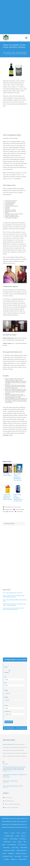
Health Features (7, 841)
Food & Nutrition (14, 838)
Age (5, 677)
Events (18, 833)
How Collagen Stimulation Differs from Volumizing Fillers (15, 600)
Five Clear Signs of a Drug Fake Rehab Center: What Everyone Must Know (14, 596)
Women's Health (22, 859)
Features (17, 836)
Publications (11, 853)
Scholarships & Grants (7, 856)
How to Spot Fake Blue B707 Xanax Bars (12, 592)
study (11, 299)
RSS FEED (5, 764)
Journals (20, 841)
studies (22, 305)
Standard (7, 672)
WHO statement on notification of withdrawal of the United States (15, 775)
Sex (5, 682)
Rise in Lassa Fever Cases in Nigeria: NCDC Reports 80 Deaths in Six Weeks (13, 608)
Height (6, 690)
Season (6, 705)
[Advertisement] (15, 16)
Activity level (8, 711)
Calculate (8, 722)
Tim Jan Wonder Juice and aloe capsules (13, 507)
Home (4, 52)
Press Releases (6, 847)
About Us (6, 833)
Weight (6, 697)
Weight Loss (14, 859)
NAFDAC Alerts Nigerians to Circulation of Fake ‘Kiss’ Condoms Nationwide (14, 604)
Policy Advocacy (22, 844)
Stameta (11, 435)
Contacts (13, 833)
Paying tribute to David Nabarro (10, 781)
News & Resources (11, 844)
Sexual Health (18, 856)
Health (13, 52)
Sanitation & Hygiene (21, 853)
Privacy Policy (15, 847)
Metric (6, 667)
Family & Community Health (21, 52)
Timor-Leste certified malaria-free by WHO (13, 786)
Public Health (11, 511)
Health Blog (9, 52)
